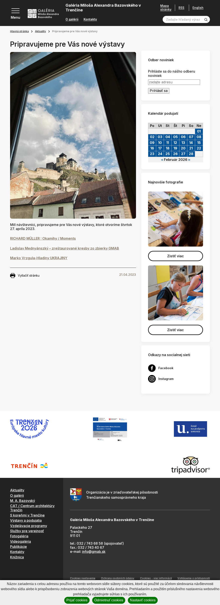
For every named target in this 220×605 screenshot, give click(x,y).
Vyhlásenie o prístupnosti (193, 578)
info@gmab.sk (93, 551)
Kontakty (90, 19)
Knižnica (17, 557)
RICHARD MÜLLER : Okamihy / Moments (43, 238)
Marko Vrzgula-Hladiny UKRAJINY (38, 258)
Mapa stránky (165, 7)
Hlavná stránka (19, 31)
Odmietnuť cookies (108, 600)
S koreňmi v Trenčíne (27, 515)
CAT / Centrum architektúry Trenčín (32, 508)
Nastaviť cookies (143, 600)
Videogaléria (20, 541)
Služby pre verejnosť (27, 531)
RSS (181, 7)
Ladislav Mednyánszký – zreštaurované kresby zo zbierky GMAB (64, 248)
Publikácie (18, 546)
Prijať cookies (76, 600)
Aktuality (40, 31)
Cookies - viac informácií (156, 578)
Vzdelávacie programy (28, 526)
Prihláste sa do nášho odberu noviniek (171, 73)
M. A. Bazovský (22, 500)
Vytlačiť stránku (29, 275)
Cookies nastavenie (82, 578)
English (197, 7)
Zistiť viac (175, 256)
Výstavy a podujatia (26, 520)
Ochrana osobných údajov (117, 578)
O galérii (72, 19)
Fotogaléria (19, 536)
